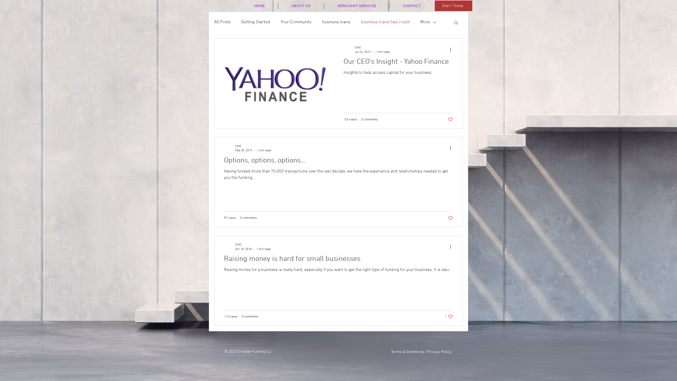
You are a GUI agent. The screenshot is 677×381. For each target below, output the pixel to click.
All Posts (222, 22)
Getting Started (255, 22)
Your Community (296, 22)
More (425, 22)
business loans (336, 22)
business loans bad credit (385, 22)
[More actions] (452, 49)
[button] (456, 23)
